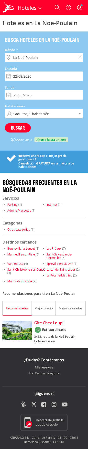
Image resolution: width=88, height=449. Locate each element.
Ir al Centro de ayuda (44, 373)
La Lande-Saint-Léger (60, 269)
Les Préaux (53, 248)
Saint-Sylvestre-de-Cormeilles (59, 256)
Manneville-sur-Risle (21, 254)
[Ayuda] (68, 7)
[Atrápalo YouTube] (64, 404)
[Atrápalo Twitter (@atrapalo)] (34, 404)
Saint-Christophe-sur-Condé (26, 269)
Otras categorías (18, 229)
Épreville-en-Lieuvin (59, 263)
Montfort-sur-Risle (19, 281)
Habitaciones (15, 106)
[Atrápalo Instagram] (54, 404)
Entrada (11, 68)
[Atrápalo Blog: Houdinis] (23, 404)
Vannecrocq (15, 263)
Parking (12, 204)
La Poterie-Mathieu (59, 275)
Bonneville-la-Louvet (21, 248)
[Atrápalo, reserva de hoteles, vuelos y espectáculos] (8, 7)
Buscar (18, 128)
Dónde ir (11, 49)
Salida (9, 87)
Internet (51, 204)
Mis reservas (44, 367)
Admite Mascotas (19, 210)
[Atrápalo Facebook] (44, 404)
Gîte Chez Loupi (48, 323)
